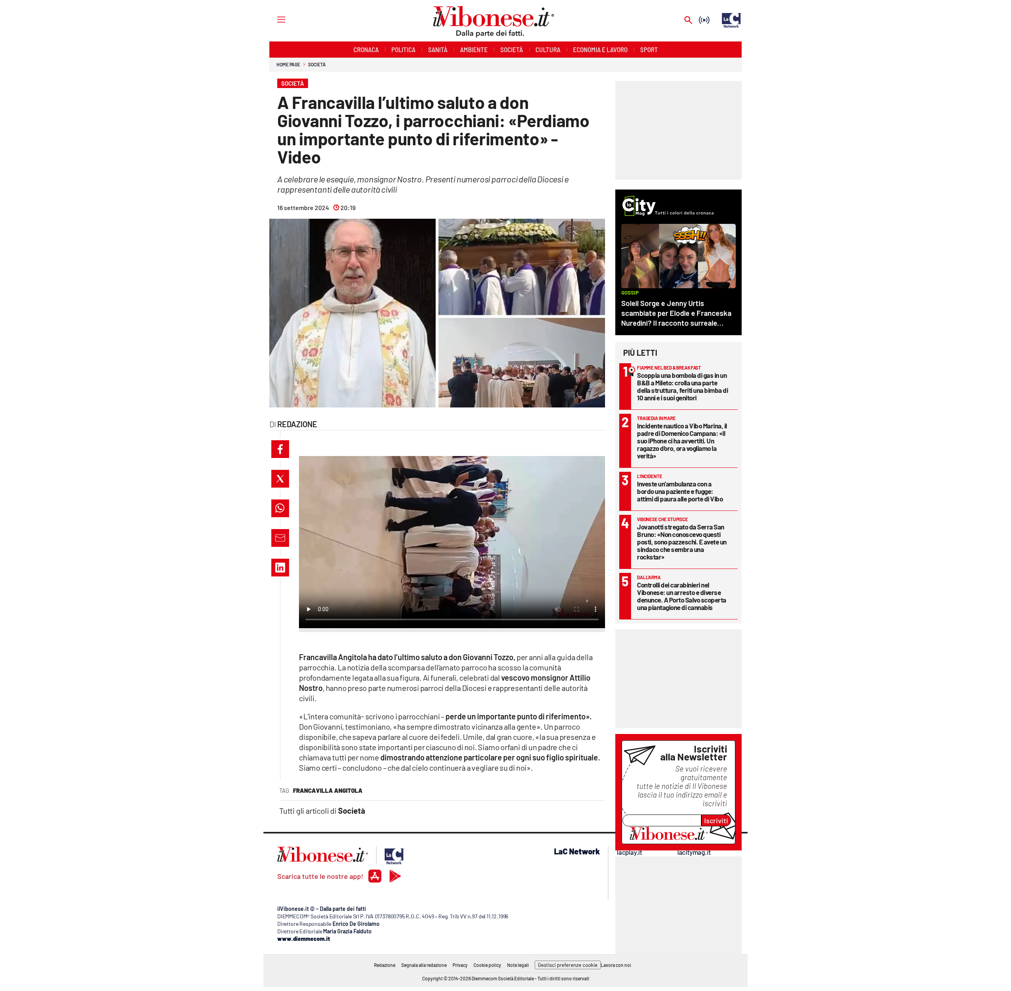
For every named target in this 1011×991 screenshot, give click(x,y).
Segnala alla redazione (424, 965)
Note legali (518, 965)
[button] (280, 449)
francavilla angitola (328, 790)
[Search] (688, 20)
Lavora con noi (616, 965)
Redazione (384, 965)
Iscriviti (716, 820)
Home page (288, 64)
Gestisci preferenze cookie (568, 965)
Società (316, 64)
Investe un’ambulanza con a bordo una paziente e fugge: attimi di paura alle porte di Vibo (680, 491)
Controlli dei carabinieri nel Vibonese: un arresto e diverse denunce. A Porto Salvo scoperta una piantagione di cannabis (681, 596)
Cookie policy (487, 965)
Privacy (460, 965)
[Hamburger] (273, 19)
